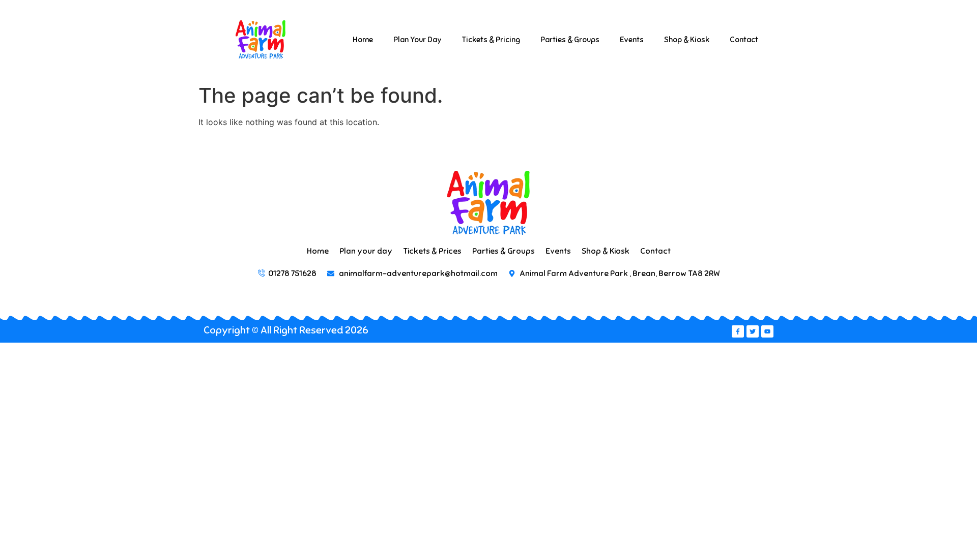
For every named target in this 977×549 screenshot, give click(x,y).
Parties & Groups (569, 39)
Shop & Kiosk (686, 39)
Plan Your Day (417, 39)
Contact (744, 39)
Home (363, 39)
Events (632, 39)
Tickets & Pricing (491, 39)
